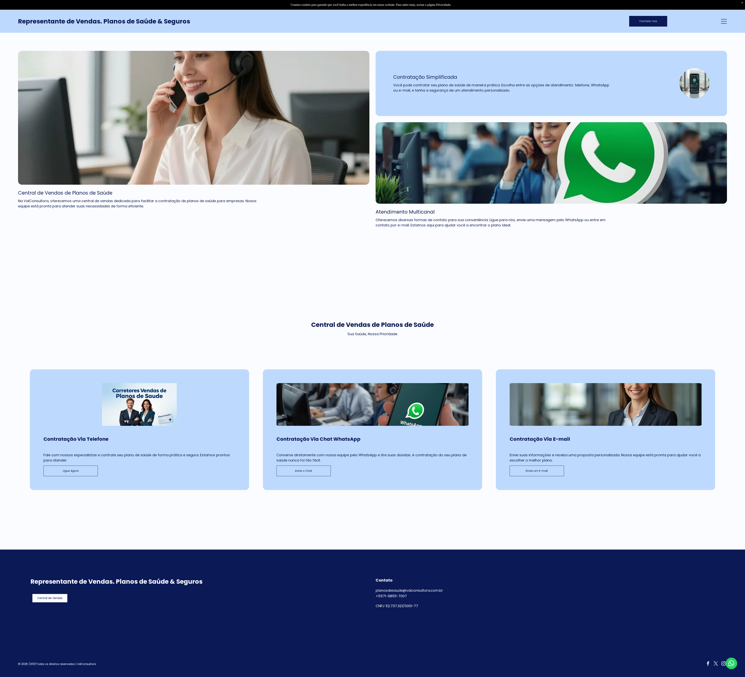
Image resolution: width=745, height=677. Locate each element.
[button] (49, 598)
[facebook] (708, 664)
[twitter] (715, 664)
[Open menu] (724, 21)
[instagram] (723, 664)
